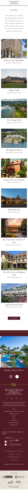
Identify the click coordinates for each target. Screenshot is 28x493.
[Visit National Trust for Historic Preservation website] (20, 476)
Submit (6, 440)
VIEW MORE (14, 357)
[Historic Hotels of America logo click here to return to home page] (14, 3)
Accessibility (11, 454)
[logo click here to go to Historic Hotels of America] (14, 392)
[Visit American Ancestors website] (14, 487)
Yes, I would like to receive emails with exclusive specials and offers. (15, 445)
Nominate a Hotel (14, 413)
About (14, 409)
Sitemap (18, 454)
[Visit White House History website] (17, 482)
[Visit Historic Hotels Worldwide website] (7, 476)
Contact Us (14, 420)
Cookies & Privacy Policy (10, 451)
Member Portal (14, 424)
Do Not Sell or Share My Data (14, 457)
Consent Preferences (14, 460)
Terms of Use (20, 451)
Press (14, 418)
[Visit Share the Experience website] (10, 482)
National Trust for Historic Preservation (14, 411)
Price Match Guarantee (14, 422)
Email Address (8, 437)
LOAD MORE (14, 318)
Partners (14, 415)
